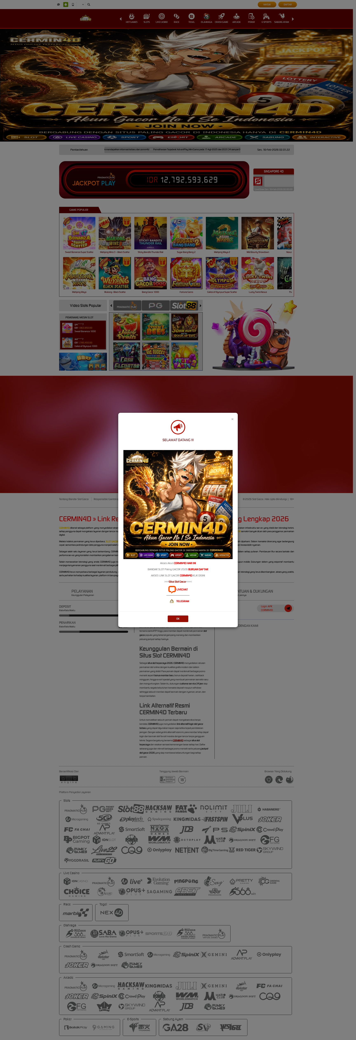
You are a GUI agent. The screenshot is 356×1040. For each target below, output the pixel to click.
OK (177, 618)
